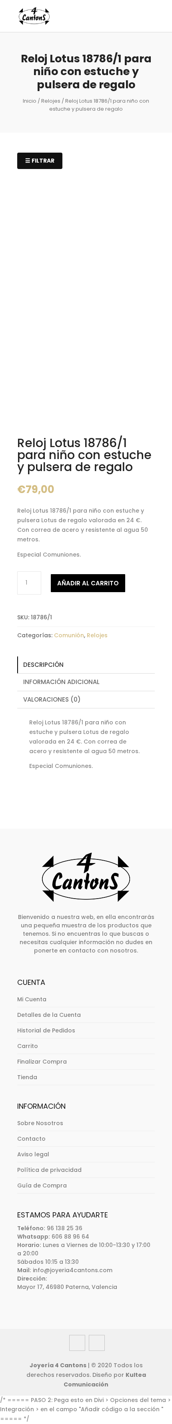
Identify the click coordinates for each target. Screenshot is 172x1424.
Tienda (27, 1077)
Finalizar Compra (42, 1062)
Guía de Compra (42, 1185)
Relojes (50, 101)
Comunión (69, 635)
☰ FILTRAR (39, 161)
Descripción (43, 664)
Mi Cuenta (31, 999)
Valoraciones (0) (52, 699)
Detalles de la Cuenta (49, 1015)
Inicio (29, 101)
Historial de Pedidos (46, 1030)
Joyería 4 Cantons (58, 1365)
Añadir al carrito (88, 583)
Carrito (27, 1046)
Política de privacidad (49, 1170)
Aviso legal (33, 1154)
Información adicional (61, 682)
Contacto (31, 1139)
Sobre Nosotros (40, 1123)
